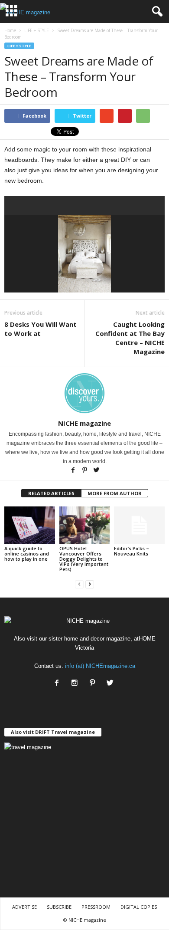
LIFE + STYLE (19, 46)
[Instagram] (76, 683)
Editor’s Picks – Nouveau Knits (131, 551)
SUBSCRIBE (59, 907)
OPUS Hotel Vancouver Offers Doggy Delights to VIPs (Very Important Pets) (83, 558)
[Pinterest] (85, 471)
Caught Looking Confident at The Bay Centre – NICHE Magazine (130, 338)
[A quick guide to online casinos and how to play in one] (29, 525)
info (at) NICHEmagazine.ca (100, 666)
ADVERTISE (24, 907)
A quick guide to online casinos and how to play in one (26, 553)
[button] (155, 11)
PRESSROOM (95, 907)
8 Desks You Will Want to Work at (40, 329)
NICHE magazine (84, 423)
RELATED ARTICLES (51, 493)
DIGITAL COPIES (138, 907)
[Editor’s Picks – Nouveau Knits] (139, 525)
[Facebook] (73, 471)
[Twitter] (96, 471)
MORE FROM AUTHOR (115, 493)
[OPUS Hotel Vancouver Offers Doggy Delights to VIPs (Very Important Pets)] (84, 525)
